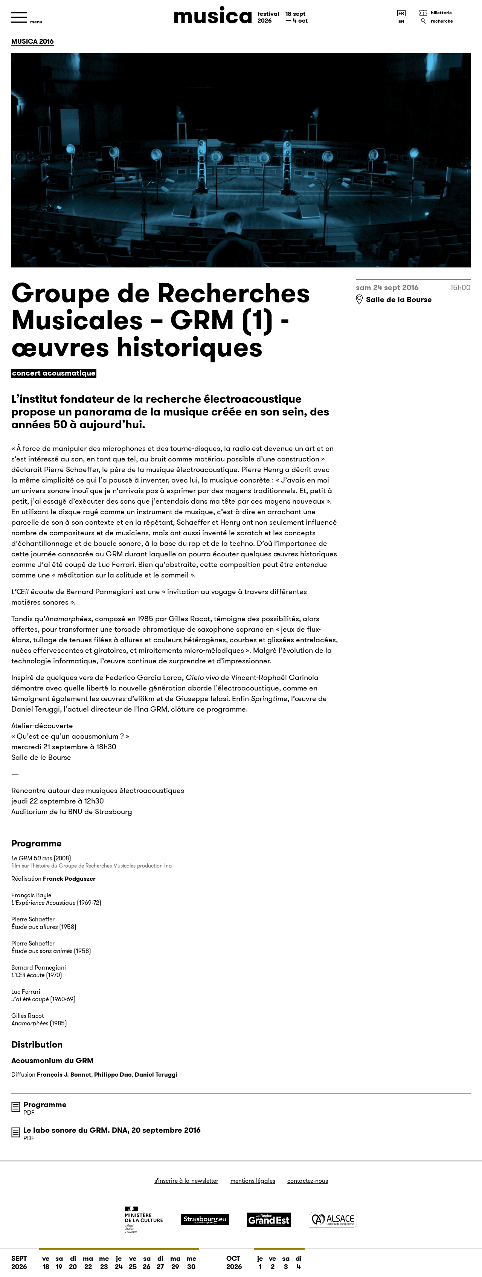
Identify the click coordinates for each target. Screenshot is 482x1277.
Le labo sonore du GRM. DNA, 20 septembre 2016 (112, 1130)
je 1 (260, 1263)
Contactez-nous (307, 1180)
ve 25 (133, 1263)
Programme (45, 1104)
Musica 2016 (32, 41)
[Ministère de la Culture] (144, 1220)
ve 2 (272, 1263)
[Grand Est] (269, 1220)
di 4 (299, 1263)
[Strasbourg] (205, 1219)
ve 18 (45, 1263)
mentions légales (252, 1180)
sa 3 (286, 1263)
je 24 (119, 1263)
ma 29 (175, 1263)
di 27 (160, 1263)
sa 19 (59, 1263)
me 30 (191, 1263)
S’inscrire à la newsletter (186, 1180)
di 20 (73, 1263)
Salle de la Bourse (399, 299)
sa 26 (147, 1263)
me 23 (104, 1263)
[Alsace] (333, 1219)
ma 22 (88, 1263)
